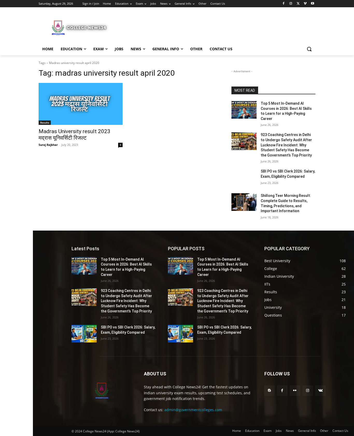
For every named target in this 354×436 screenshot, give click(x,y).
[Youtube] (312, 4)
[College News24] (80, 27)
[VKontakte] (320, 390)
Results (44, 122)
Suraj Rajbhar (48, 145)
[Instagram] (291, 4)
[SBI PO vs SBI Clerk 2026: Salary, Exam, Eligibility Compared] (244, 178)
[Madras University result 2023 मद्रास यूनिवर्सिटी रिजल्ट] (81, 104)
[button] (309, 49)
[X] (298, 4)
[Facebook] (284, 4)
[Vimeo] (305, 4)
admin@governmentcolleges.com (193, 409)
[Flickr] (295, 390)
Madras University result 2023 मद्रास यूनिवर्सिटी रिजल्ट (74, 134)
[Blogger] (269, 390)
